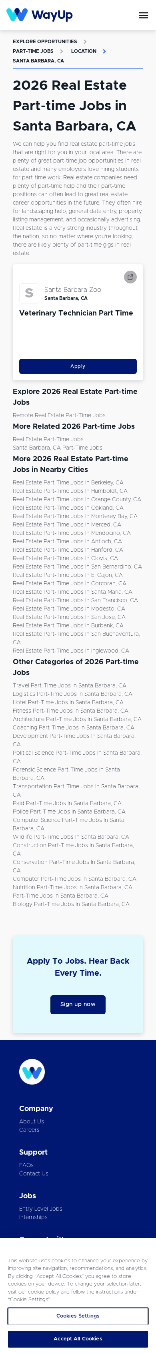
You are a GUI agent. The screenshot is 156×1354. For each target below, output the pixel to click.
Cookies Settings (78, 1316)
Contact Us (33, 1174)
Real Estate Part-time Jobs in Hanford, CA (68, 550)
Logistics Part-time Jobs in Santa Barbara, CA (72, 694)
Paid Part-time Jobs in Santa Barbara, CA (67, 803)
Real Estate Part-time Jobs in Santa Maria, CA (72, 592)
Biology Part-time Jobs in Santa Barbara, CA (71, 904)
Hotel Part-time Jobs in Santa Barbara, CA (68, 702)
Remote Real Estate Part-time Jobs (59, 415)
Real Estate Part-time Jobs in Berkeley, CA (68, 483)
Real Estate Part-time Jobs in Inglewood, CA (71, 651)
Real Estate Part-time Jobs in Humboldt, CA (70, 491)
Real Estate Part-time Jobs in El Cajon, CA (68, 575)
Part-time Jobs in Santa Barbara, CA (60, 896)
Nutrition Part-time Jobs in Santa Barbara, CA (72, 887)
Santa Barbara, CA (38, 60)
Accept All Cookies (78, 1339)
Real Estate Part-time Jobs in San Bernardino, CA (77, 567)
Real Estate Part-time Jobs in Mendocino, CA (72, 533)
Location (83, 51)
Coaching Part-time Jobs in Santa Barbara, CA (73, 728)
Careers (29, 1130)
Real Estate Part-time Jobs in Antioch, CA (67, 541)
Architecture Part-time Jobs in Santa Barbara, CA (77, 719)
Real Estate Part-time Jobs (48, 439)
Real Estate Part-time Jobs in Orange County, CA (77, 499)
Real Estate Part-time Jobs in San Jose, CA (69, 617)
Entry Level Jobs (40, 1209)
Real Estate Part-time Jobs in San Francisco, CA (75, 600)
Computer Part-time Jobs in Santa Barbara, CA (74, 879)
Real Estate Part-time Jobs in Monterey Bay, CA (75, 516)
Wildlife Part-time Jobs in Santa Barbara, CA (71, 837)
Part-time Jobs (33, 51)
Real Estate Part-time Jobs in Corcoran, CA (69, 584)
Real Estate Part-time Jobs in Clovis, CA (65, 558)
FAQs (26, 1165)
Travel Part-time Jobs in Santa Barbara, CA (69, 686)
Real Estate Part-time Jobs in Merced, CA (67, 525)
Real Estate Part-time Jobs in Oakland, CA (68, 508)
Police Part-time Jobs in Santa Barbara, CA (69, 812)
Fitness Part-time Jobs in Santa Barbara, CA (70, 711)
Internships (33, 1217)
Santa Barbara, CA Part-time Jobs (57, 448)
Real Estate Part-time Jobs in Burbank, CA (68, 626)
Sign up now (78, 1004)
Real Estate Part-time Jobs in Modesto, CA (69, 609)
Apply (78, 366)
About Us (31, 1122)
